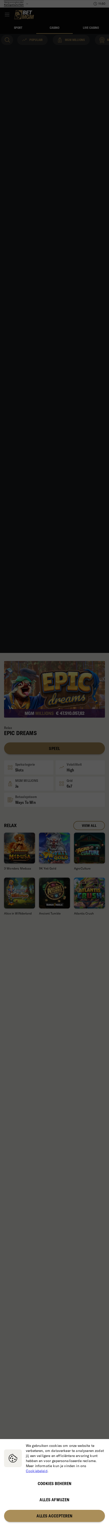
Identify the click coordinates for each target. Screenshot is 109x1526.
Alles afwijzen (54, 1499)
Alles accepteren (54, 1515)
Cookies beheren (54, 1483)
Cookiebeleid (36, 1471)
